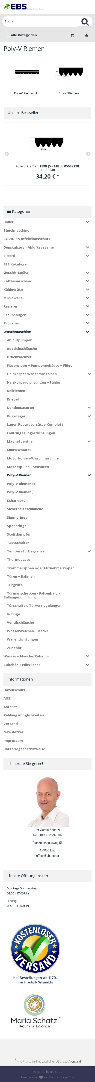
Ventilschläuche (20, 622)
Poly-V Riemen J (69, 93)
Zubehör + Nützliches (21, 664)
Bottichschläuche (22, 348)
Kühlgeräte (13, 289)
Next (88, 154)
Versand (10, 723)
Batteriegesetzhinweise (24, 748)
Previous (6, 154)
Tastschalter (18, 542)
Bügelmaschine (16, 230)
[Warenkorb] (73, 35)
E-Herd (9, 255)
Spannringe (17, 525)
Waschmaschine (17, 331)
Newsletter (13, 732)
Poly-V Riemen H (25, 93)
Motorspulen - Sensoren (28, 466)
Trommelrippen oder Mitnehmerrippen (40, 568)
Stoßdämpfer (19, 534)
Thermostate (18, 559)
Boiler (8, 221)
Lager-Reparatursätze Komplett (35, 424)
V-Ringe (13, 614)
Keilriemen (16, 390)
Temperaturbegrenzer (26, 551)
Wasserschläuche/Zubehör (26, 656)
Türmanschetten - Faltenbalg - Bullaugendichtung (31, 595)
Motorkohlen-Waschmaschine (33, 458)
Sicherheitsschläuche (25, 508)
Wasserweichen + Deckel (28, 631)
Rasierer (10, 306)
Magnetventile (20, 441)
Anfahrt (10, 706)
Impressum (13, 740)
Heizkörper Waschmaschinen (32, 373)
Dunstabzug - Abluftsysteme (28, 247)
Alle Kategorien (23, 35)
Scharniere (16, 500)
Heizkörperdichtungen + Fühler (33, 382)
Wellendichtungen (22, 639)
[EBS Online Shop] (23, 6)
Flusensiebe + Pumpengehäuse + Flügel (40, 365)
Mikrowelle (13, 298)
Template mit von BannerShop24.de (47, 1077)
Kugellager (16, 416)
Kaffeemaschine (17, 281)
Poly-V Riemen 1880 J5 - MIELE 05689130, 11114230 (47, 168)
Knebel (13, 399)
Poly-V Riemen (19, 475)
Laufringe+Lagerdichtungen (31, 433)
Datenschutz (14, 689)
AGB (7, 698)
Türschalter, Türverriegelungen (34, 605)
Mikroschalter (19, 449)
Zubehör (14, 647)
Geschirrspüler (16, 272)
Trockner (11, 323)
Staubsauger (14, 314)
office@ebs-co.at (47, 855)
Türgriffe (15, 585)
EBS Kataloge (15, 264)
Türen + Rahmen (21, 576)
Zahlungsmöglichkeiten (23, 715)
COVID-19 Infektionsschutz (26, 238)
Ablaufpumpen (19, 340)
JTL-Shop (56, 1072)
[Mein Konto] (87, 35)
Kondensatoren (20, 407)
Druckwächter (19, 357)
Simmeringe (17, 517)
